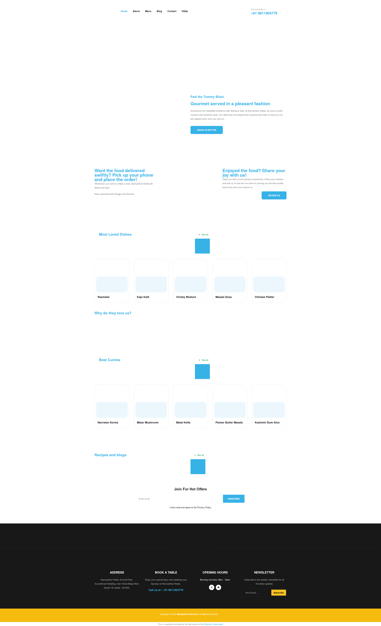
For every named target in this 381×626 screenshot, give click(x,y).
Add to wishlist (124, 264)
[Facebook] (218, 587)
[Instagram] (211, 587)
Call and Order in (258, 9)
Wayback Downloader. (213, 624)
